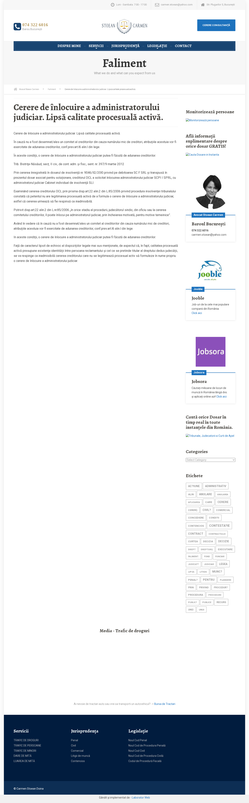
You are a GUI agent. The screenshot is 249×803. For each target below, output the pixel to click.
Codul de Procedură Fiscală (144, 761)
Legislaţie (157, 45)
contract (195, 533)
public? (192, 602)
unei (191, 609)
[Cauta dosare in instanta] (202, 154)
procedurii (214, 595)
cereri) (192, 510)
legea (223, 564)
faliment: (193, 556)
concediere (196, 517)
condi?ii (214, 517)
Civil (73, 745)
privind (204, 587)
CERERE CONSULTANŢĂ (216, 25)
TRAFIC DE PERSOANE (27, 745)
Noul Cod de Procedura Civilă (145, 755)
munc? (217, 571)
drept (192, 549)
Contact (183, 45)
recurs (221, 602)
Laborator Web (141, 797)
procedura (195, 594)
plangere (225, 580)
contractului (217, 534)
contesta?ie (219, 525)
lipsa (191, 571)
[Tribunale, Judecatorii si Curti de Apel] (210, 435)
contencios (196, 525)
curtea (193, 541)
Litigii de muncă (80, 755)
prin (191, 587)
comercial (223, 510)
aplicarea (194, 502)
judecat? (193, 564)
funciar (219, 556)
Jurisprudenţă (125, 45)
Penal (74, 740)
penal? (193, 579)
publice (206, 602)
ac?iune (194, 486)
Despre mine (69, 45)
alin (191, 494)
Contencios (78, 761)
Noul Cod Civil (136, 750)
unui (201, 609)
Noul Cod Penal (137, 740)
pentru (209, 580)
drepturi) (207, 549)
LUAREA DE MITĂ (24, 761)
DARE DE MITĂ (23, 755)
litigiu (203, 572)
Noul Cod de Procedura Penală (147, 745)
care (208, 502)
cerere (223, 502)
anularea (222, 494)
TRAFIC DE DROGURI (26, 740)
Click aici (197, 313)
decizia (208, 541)
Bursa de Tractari (164, 703)
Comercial (77, 750)
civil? (207, 510)
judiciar (209, 564)
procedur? (221, 587)
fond (207, 556)
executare (225, 549)
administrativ (215, 486)
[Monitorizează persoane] (202, 120)
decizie (223, 541)
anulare (205, 494)
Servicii (96, 45)
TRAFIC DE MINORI (25, 750)
